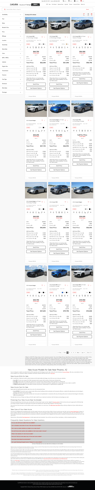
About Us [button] (83, 4)
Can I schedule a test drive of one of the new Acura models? (26, 425)
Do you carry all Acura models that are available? (23, 422)
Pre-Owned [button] (54, 4)
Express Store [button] (60, 4)
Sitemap (29, 486)
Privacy (32, 486)
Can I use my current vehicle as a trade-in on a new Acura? (26, 428)
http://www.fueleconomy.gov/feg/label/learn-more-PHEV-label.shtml (55, 458)
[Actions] (44, 37)
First (59, 352)
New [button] (50, 4)
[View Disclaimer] (44, 47)
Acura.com (65, 486)
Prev (64, 352)
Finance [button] (70, 4)
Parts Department (26, 417)
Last (83, 352)
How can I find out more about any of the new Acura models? (27, 436)
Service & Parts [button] (76, 4)
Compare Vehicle (32, 96)
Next (78, 352)
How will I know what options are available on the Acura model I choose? (29, 431)
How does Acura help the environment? (21, 439)
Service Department (74, 411)
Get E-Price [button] (36, 84)
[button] (45, 25)
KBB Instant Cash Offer (55, 405)
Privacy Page (17, 460)
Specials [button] (66, 4)
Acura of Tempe (66, 372)
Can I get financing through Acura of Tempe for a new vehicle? (27, 442)
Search (87, 9)
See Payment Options (36, 88)
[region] (36, 69)
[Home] (47, 4)
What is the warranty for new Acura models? (22, 433)
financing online (56, 402)
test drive (53, 373)
